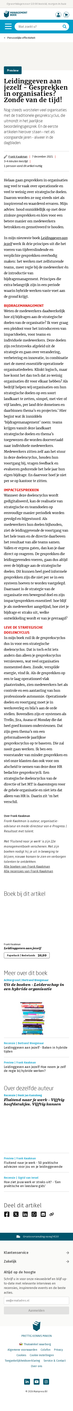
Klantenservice (16, 1253)
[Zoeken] (64, 26)
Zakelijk (10, 1261)
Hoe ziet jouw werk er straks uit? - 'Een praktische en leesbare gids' (32, 1184)
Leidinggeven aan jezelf (22, 948)
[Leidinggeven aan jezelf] (17, 919)
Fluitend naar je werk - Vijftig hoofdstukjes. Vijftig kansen (34, 1102)
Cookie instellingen (42, 1355)
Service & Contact (55, 1360)
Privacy (58, 1349)
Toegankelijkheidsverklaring (22, 1360)
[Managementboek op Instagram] (46, 1382)
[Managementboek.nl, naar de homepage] (15, 16)
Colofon (45, 1349)
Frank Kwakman (17, 156)
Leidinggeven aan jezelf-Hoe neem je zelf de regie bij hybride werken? (35, 1069)
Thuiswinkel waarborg (37, 1344)
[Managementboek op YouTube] (37, 1382)
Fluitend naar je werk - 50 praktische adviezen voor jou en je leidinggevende (33, 1165)
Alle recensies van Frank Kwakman (28, 871)
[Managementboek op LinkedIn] (27, 1382)
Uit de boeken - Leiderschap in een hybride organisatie (34, 987)
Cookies (21, 1355)
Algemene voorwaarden (22, 1349)
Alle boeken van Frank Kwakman (27, 866)
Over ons (36, 1366)
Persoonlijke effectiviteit (21, 37)
